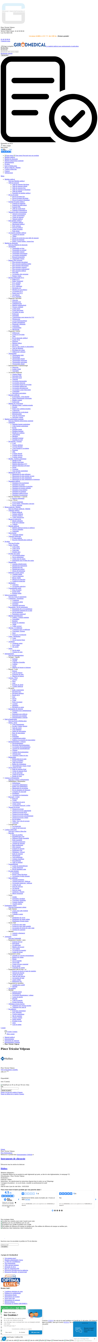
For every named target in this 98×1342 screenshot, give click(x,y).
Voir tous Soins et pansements (17, 597)
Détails (3, 1149)
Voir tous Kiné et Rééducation (17, 721)
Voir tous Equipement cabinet (17, 907)
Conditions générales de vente (14, 1291)
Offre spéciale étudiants (12, 1265)
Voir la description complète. (9, 1069)
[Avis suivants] (95, 1199)
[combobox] (9, 52)
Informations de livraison (12, 1296)
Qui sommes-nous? (10, 1258)
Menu (2, 176)
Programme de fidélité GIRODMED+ (16, 1303)
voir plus (27, 1199)
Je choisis (22, 1332)
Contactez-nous (5, 41)
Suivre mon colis (10, 1298)
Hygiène (7, 164)
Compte (3, 1028)
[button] (4, 1338)
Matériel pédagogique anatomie (14, 160)
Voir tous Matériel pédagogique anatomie (20, 421)
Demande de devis (10, 1267)
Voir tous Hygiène (13, 543)
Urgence (7, 171)
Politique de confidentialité (13, 1293)
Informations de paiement (12, 1300)
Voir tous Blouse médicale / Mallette (19, 509)
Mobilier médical (10, 157)
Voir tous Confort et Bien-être (17, 831)
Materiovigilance (10, 1302)
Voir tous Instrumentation (16, 655)
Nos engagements (10, 1263)
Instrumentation (9, 162)
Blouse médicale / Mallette (13, 167)
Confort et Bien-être (11, 169)
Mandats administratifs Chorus (14, 1260)
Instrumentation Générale (12, 1042)
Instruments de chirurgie (12, 1040)
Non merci (8, 1332)
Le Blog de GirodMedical (12, 1261)
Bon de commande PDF (12, 1268)
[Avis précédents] (18, 1199)
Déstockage (9, 173)
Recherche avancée (6, 53)
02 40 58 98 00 (5, 39)
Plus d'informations (6, 1153)
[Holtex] (7, 1064)
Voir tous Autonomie (14, 938)
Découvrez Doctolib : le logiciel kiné (16, 1272)
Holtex (4, 1168)
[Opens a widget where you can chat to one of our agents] (84, 1331)
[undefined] (15, 1202)
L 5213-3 (50, 1320)
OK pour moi (35, 1332)
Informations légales (11, 1295)
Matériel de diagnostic (11, 159)
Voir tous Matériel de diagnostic (18, 245)
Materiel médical (10, 1037)
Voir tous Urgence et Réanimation (18, 779)
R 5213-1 (66, 1322)
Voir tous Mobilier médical (16, 181)
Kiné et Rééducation (11, 166)
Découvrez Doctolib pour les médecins (16, 1270)
